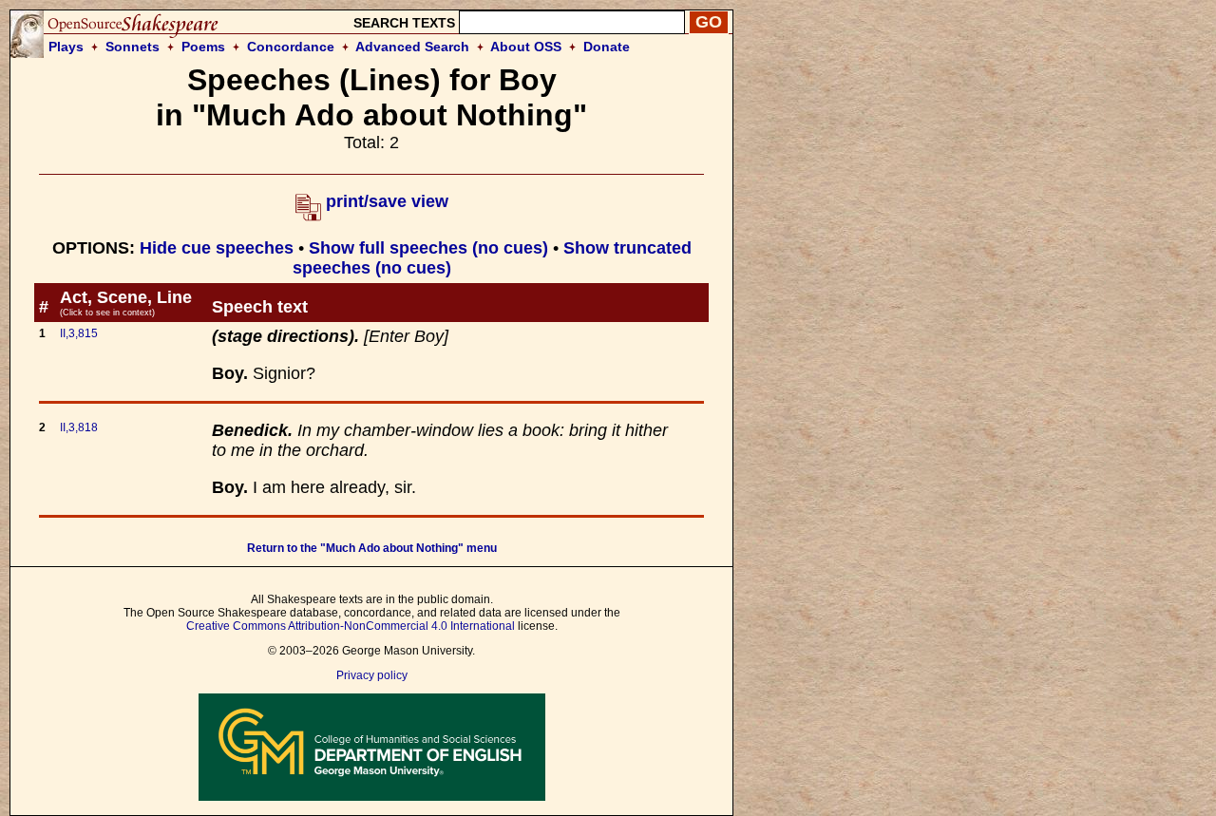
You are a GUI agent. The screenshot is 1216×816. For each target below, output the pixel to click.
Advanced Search (412, 46)
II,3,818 (79, 427)
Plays (66, 46)
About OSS (525, 46)
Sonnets (132, 46)
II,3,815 (79, 333)
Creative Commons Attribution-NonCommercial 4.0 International (350, 626)
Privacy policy (372, 675)
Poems (203, 46)
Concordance (290, 46)
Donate (606, 46)
